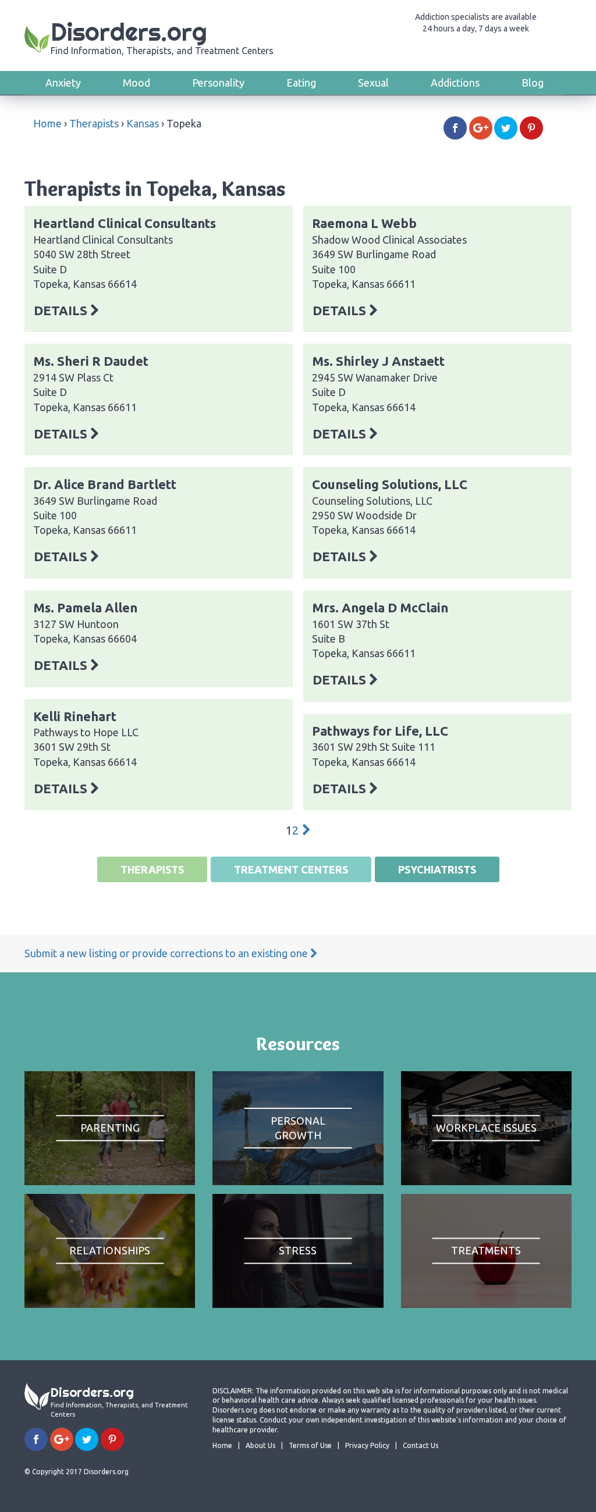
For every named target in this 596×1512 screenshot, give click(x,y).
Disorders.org (162, 36)
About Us (260, 1445)
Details (62, 310)
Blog (533, 82)
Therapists (94, 123)
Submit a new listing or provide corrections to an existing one (167, 953)
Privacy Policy (367, 1445)
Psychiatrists (437, 869)
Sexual (373, 82)
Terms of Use (310, 1445)
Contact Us (420, 1445)
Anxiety (63, 82)
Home (47, 123)
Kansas (142, 123)
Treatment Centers (291, 869)
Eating (301, 82)
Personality (218, 82)
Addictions (455, 82)
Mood (136, 82)
